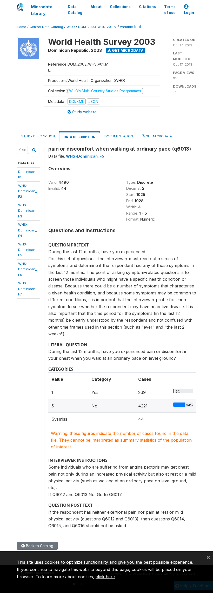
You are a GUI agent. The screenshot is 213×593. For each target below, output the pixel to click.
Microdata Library (41, 10)
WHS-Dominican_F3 (27, 210)
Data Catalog (75, 10)
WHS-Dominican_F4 (27, 230)
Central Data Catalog (46, 27)
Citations (147, 7)
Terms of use (170, 10)
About (96, 7)
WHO (70, 27)
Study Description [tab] (38, 136)
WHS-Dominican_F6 (27, 269)
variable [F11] (130, 27)
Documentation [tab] (118, 136)
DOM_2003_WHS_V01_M (97, 27)
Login (189, 13)
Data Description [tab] (80, 137)
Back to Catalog (39, 545)
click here (105, 576)
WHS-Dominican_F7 (27, 288)
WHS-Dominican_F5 (27, 249)
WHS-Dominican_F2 (27, 191)
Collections (120, 7)
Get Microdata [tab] (158, 136)
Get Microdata (127, 50)
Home (21, 27)
